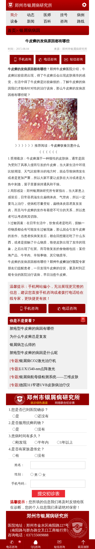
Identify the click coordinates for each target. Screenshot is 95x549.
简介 (14, 15)
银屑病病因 (29, 30)
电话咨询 (50, 59)
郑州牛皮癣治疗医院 (64, 262)
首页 (12, 30)
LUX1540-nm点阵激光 (37, 369)
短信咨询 (76, 59)
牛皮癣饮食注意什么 (65, 145)
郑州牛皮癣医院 (61, 69)
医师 (47, 15)
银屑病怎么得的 (23, 345)
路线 (80, 21)
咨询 (64, 21)
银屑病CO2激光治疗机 (37, 361)
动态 (30, 15)
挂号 (64, 15)
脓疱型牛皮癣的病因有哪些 (32, 328)
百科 (47, 21)
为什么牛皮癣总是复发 (28, 336)
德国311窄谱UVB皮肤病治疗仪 (44, 385)
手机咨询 (24, 59)
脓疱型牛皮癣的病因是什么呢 (34, 353)
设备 (14, 21)
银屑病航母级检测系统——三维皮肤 (48, 377)
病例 (80, 15)
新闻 (30, 21)
